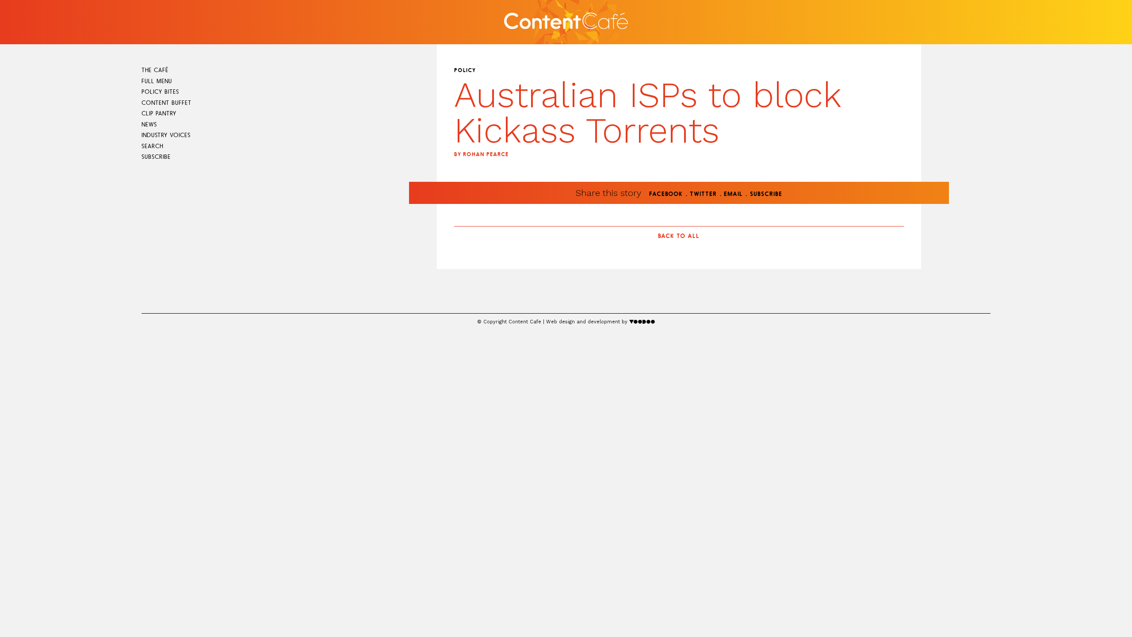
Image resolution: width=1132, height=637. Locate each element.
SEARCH (152, 147)
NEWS (149, 125)
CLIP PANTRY (159, 114)
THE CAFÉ (155, 70)
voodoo (642, 321)
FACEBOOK (666, 194)
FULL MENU (157, 81)
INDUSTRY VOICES (166, 135)
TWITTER (703, 194)
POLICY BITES (160, 92)
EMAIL (733, 194)
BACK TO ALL (679, 236)
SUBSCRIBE (156, 157)
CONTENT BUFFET (166, 103)
